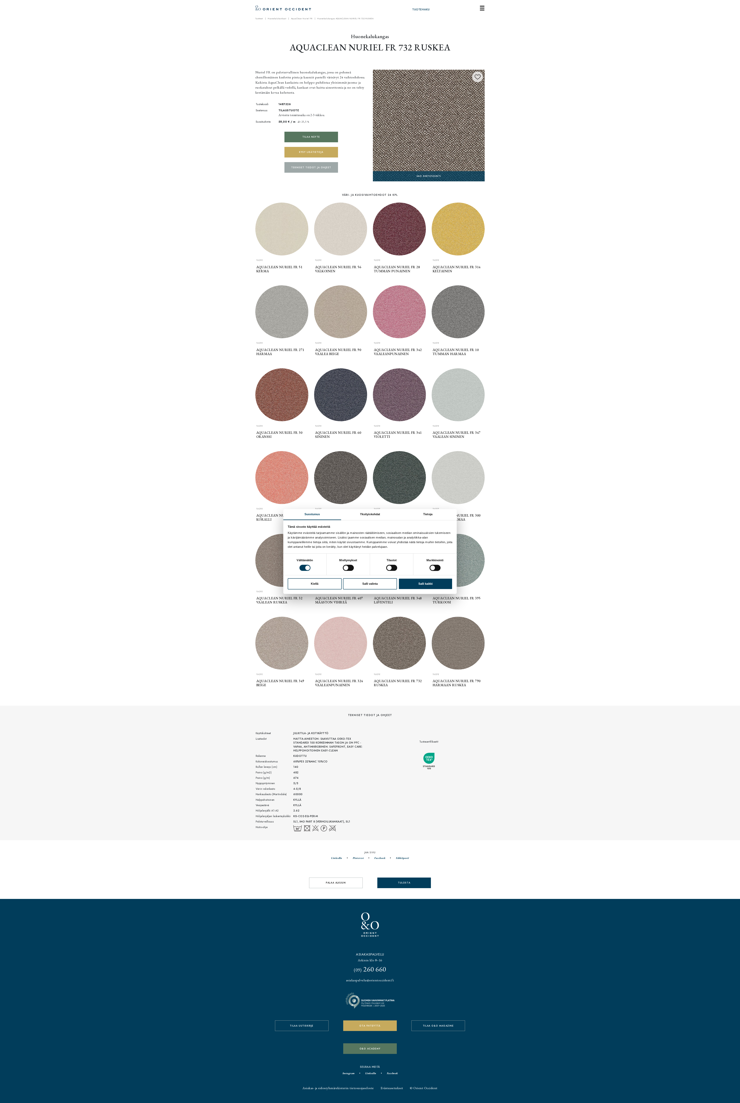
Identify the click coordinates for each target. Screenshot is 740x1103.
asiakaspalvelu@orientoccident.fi (370, 980)
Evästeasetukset (392, 1088)
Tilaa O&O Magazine (438, 1026)
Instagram (348, 1073)
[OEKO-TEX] (429, 125)
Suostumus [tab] (312, 514)
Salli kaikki (425, 583)
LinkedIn (336, 858)
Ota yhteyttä (369, 1026)
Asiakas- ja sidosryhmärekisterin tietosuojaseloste (338, 1088)
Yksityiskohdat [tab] (370, 514)
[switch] (348, 568)
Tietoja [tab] (427, 514)
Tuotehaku (421, 9)
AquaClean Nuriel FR (302, 18)
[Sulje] (482, 8)
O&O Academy (370, 1048)
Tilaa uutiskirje (302, 1026)
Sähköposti (402, 858)
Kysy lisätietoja (311, 152)
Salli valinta (370, 583)
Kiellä (314, 583)
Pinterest (358, 858)
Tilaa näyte (311, 137)
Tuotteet (259, 18)
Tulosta (404, 882)
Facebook (379, 858)
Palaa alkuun (336, 882)
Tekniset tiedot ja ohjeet (311, 167)
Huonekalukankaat (277, 18)
